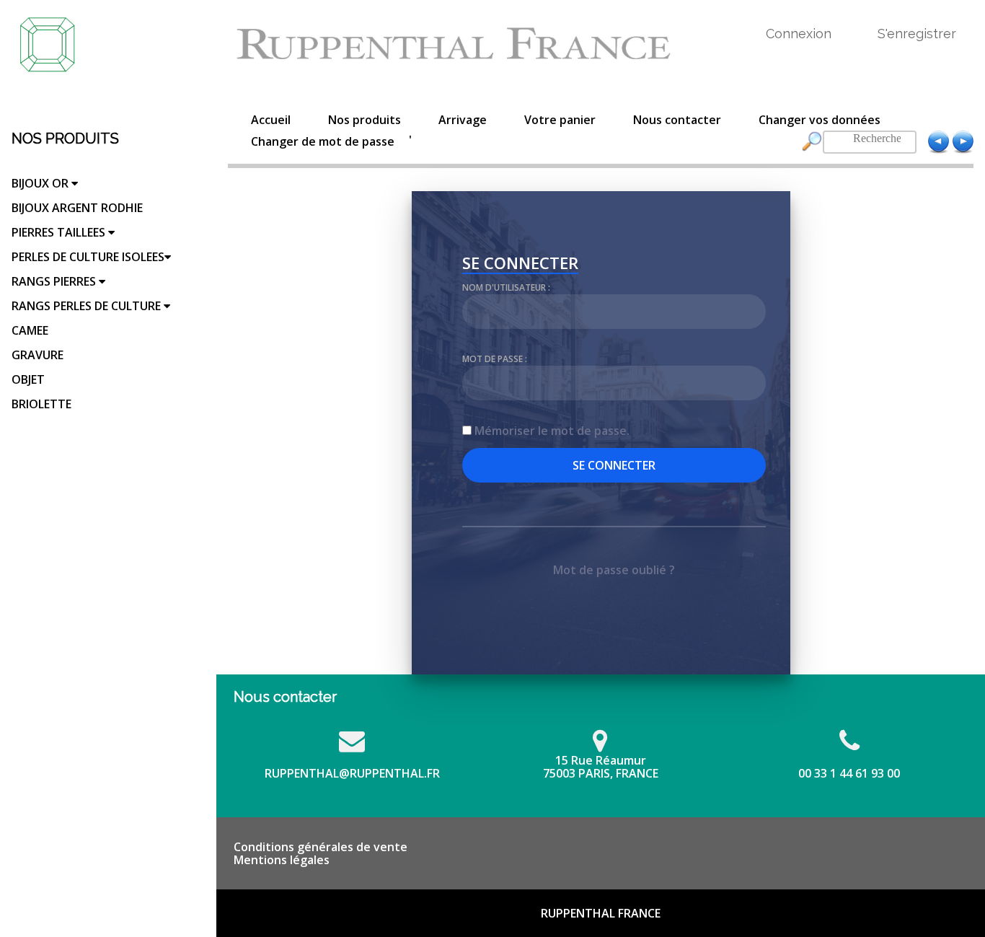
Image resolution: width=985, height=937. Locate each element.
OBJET (28, 379)
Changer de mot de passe (322, 141)
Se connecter (520, 264)
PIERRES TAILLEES (60, 232)
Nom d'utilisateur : (506, 287)
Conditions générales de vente (320, 847)
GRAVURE (37, 355)
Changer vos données (819, 120)
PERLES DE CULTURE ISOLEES (88, 257)
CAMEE (30, 330)
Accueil (271, 120)
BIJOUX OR (41, 183)
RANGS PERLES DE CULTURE (88, 306)
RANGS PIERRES (55, 281)
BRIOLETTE (41, 404)
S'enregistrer (917, 33)
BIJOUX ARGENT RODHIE (77, 208)
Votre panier (560, 120)
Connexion (798, 33)
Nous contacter (677, 120)
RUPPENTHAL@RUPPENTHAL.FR (352, 773)
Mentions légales (282, 860)
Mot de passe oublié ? (614, 570)
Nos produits (364, 120)
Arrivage (462, 120)
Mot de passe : (494, 359)
